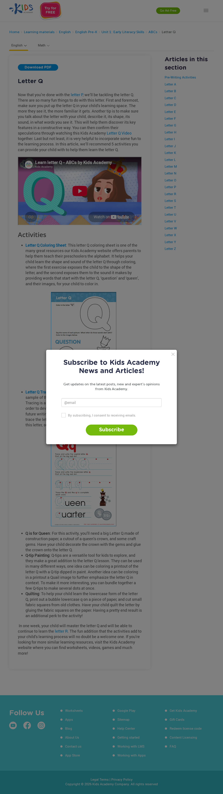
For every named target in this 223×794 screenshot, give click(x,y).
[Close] (173, 354)
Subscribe (111, 429)
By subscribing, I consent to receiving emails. (102, 415)
